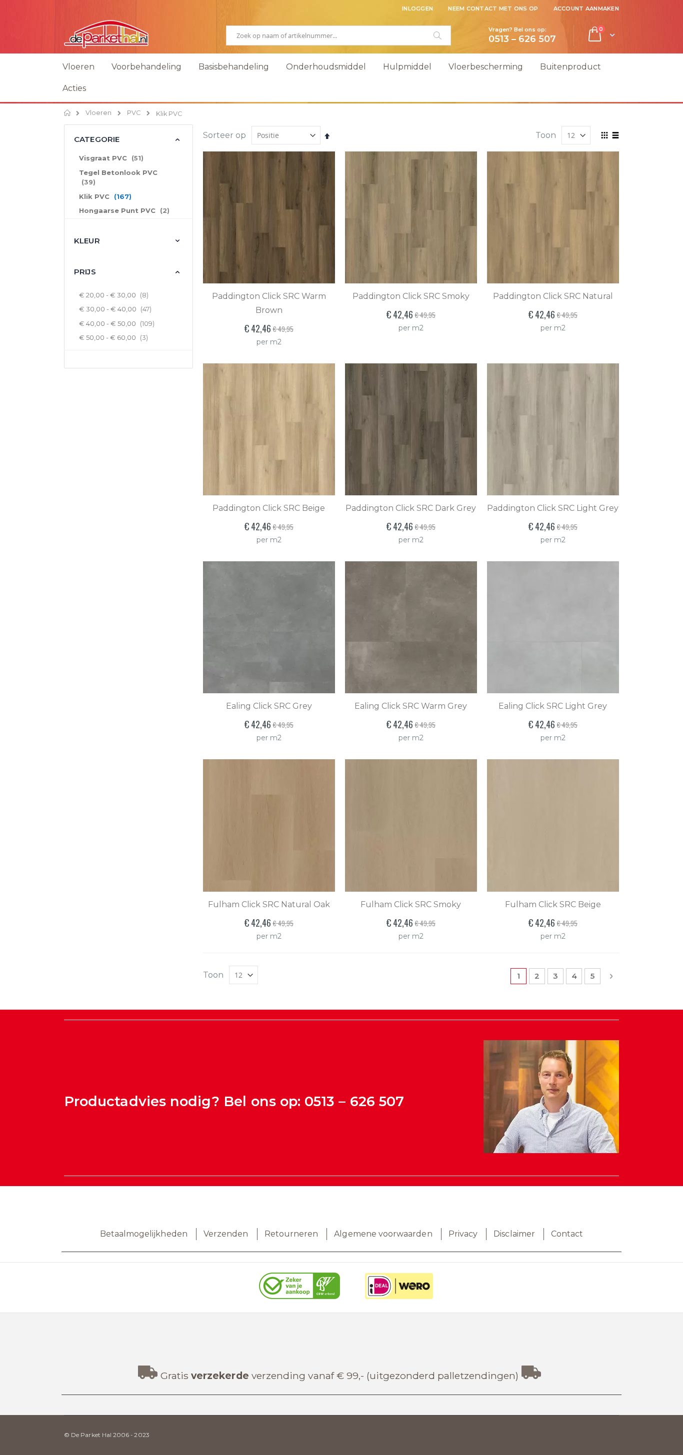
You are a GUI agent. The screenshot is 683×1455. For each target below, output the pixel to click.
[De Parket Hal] (106, 34)
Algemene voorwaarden (383, 1234)
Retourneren (291, 1234)
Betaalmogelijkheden (144, 1234)
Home (68, 112)
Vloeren (99, 113)
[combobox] (338, 35)
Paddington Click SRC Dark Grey (411, 508)
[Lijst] (615, 135)
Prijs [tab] (85, 271)
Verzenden (226, 1234)
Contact (567, 1234)
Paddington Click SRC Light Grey (552, 508)
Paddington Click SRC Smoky (411, 296)
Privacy (463, 1234)
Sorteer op (224, 135)
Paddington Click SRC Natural (553, 296)
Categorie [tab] (97, 139)
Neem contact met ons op (493, 8)
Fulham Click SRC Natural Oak (269, 904)
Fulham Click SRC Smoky (410, 904)
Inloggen (417, 8)
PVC (133, 113)
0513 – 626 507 (354, 1101)
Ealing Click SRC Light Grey (552, 706)
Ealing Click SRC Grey (269, 706)
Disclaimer (514, 1234)
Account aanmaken (586, 8)
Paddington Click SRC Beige (268, 508)
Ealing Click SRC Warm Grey (410, 706)
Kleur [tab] (87, 240)
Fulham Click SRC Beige (553, 904)
